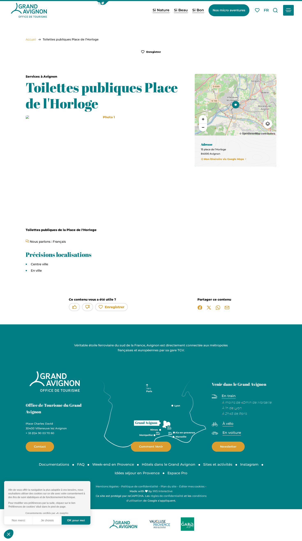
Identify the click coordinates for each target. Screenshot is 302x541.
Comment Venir (151, 446)
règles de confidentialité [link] (167, 495)
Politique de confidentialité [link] (139, 486)
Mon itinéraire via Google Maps (224, 159)
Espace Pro (177, 473)
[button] (103, 3)
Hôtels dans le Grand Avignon (168, 464)
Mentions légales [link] (107, 486)
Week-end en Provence (113, 464)
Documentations (54, 464)
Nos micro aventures (229, 10)
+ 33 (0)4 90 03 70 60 (40, 433)
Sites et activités (217, 464)
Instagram (249, 464)
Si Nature (161, 10)
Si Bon (198, 10)
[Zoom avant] (203, 119)
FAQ (80, 464)
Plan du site (168, 486)
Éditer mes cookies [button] (191, 486)
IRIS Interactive (163, 491)
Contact (40, 446)
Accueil (31, 39)
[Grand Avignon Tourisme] (29, 10)
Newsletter (228, 446)
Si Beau (181, 10)
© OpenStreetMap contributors (257, 133)
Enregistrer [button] (153, 51)
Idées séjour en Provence (137, 473)
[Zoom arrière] (203, 127)
